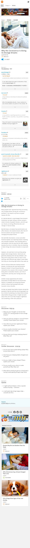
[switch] (2, 59)
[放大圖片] (15, 35)
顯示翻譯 (7, 59)
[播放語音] (9, 72)
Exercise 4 (3, 344)
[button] (15, 89)
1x (24, 198)
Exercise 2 (3, 192)
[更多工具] (27, 198)
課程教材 (14, 5)
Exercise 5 (3, 381)
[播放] (2, 198)
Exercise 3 (3, 307)
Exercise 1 (3, 67)
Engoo (3, 20)
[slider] (1, 201)
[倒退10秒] (20, 198)
